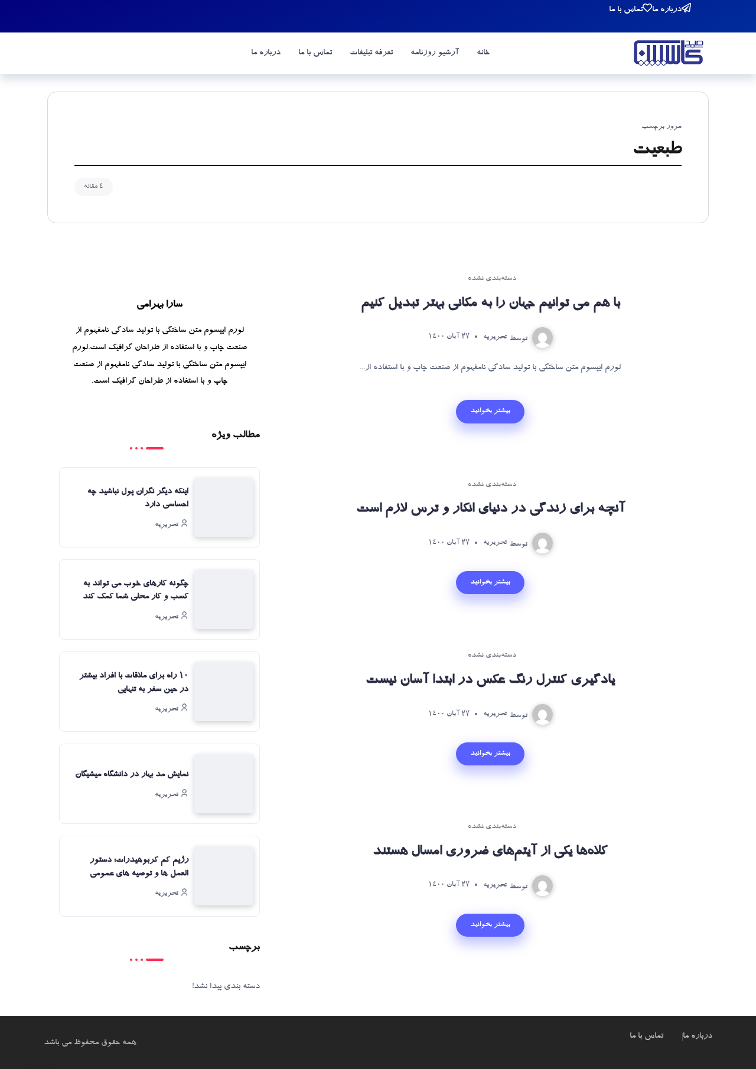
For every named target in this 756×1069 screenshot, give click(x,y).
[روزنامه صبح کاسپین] (668, 55)
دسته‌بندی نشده (492, 279)
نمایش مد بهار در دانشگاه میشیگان (131, 775)
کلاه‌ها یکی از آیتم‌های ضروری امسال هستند (490, 852)
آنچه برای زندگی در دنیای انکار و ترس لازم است (490, 509)
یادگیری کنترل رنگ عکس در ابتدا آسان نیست (490, 681)
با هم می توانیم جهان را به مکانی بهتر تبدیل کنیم (490, 304)
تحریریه (495, 337)
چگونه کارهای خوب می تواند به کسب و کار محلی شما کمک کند (135, 590)
